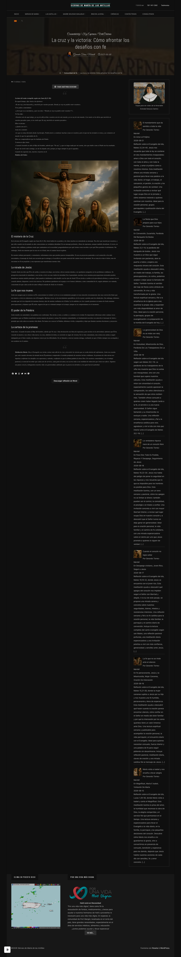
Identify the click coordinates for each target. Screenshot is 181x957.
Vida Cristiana (104, 34)
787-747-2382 (152, 5)
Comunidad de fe (73, 34)
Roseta (155, 948)
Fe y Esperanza (89, 34)
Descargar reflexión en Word (65, 381)
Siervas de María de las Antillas (90, 5)
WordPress (164, 948)
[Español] (15, 20)
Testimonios (165, 5)
